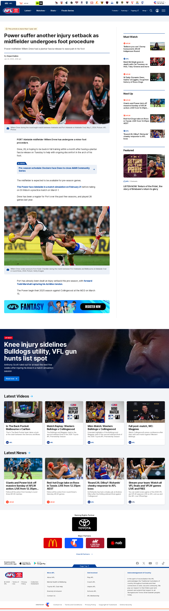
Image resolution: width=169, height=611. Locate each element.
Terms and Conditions (73, 604)
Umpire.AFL (91, 586)
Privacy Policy (24, 583)
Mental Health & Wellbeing (56, 582)
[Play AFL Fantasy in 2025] (57, 306)
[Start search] (151, 10)
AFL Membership (93, 596)
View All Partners (83, 554)
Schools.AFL (91, 591)
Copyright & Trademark (108, 604)
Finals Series (68, 10)
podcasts (134, 181)
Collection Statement (35, 583)
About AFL (51, 577)
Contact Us (51, 596)
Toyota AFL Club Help (55, 586)
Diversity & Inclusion (54, 591)
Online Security (126, 604)
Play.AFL (90, 577)
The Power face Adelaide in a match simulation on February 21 (49, 186)
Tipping (134, 11)
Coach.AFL (91, 582)
